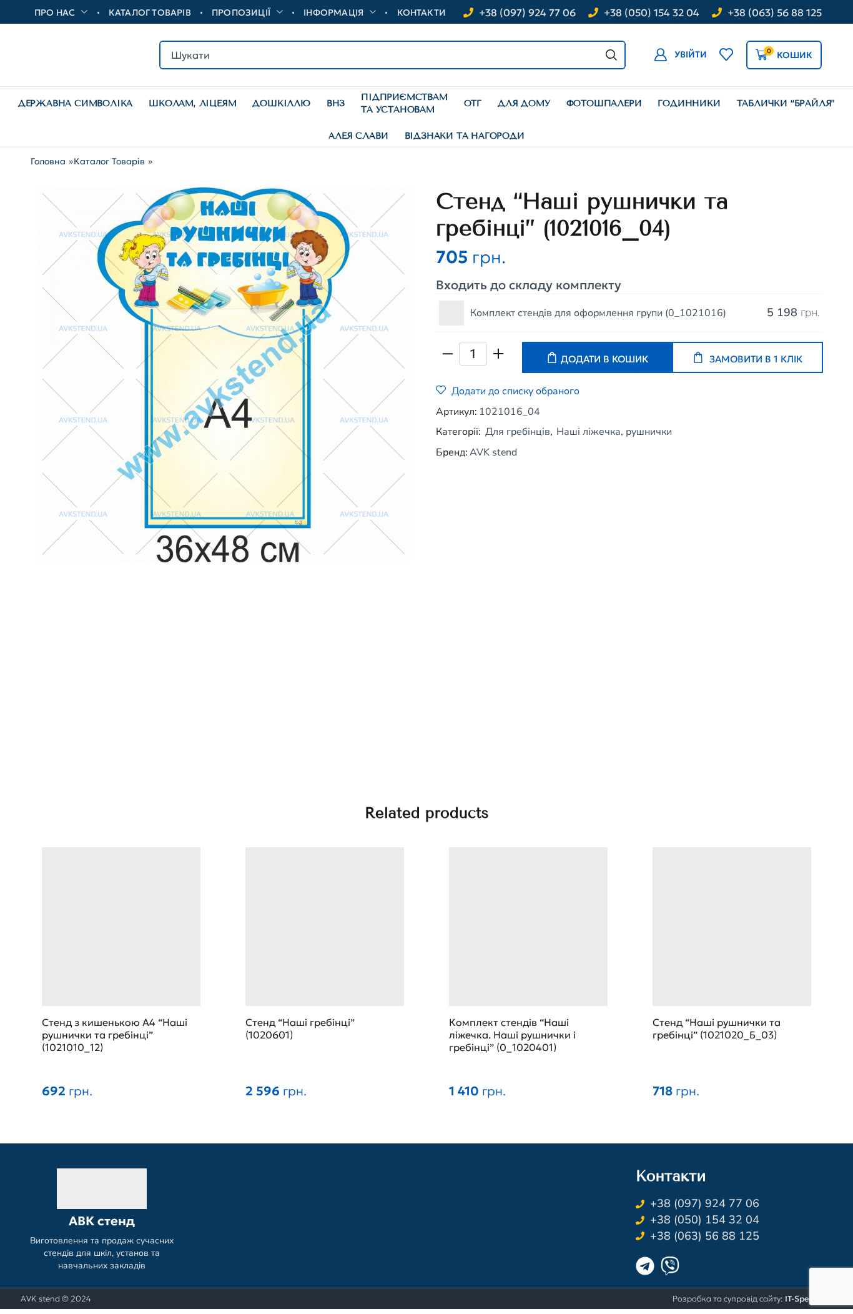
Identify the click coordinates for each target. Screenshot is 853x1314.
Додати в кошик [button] (121, 933)
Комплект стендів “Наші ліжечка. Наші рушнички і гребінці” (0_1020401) (512, 1034)
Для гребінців (517, 432)
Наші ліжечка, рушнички (614, 432)
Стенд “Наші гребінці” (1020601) (300, 1028)
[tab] (327, 607)
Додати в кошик (604, 359)
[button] (680, 54)
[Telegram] (645, 1266)
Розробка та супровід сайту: (752, 1298)
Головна (48, 161)
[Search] (611, 55)
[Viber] (670, 1266)
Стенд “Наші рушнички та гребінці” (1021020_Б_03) (717, 1028)
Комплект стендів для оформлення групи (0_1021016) (598, 313)
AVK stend (493, 452)
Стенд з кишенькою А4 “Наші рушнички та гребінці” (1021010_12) (114, 1034)
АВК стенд (102, 1221)
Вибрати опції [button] (528, 933)
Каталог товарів (109, 161)
